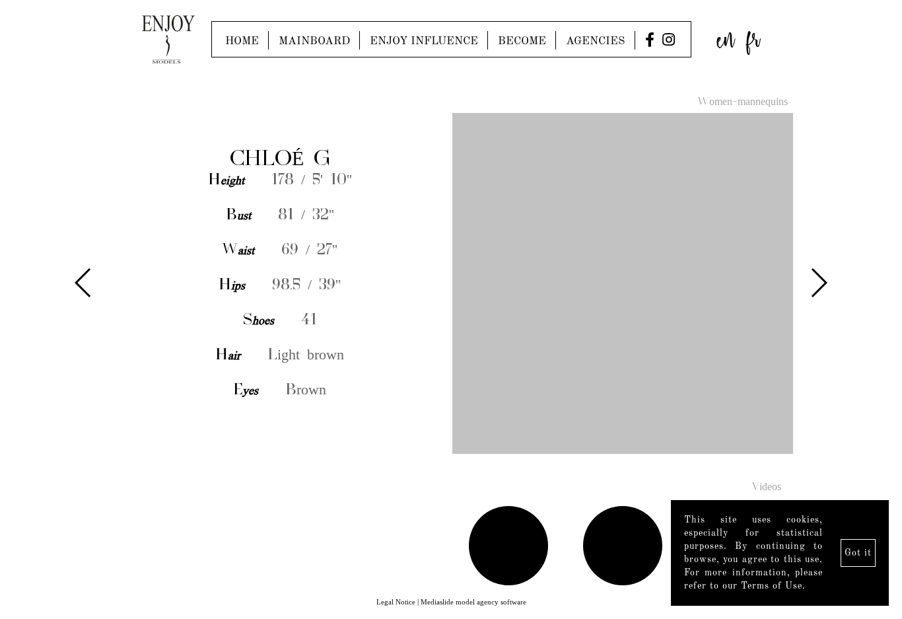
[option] (451, 284)
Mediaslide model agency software (473, 602)
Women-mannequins (742, 102)
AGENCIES (595, 41)
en (725, 36)
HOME (242, 41)
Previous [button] (83, 282)
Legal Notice (395, 602)
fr (753, 36)
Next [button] (818, 282)
